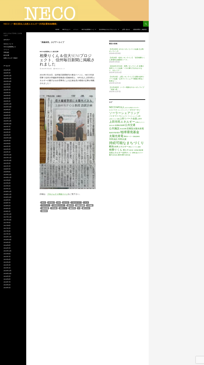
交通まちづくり (139, 122)
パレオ (86, 202)
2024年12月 (7, 104)
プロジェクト (45, 205)
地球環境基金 (129, 132)
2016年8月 (7, 245)
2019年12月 (7, 174)
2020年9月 (7, 169)
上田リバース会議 (128, 118)
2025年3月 (7, 98)
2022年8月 (7, 143)
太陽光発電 (45, 208)
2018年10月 (7, 197)
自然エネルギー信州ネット (120, 152)
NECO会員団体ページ (88, 29)
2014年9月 (7, 276)
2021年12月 (7, 155)
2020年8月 (7, 172)
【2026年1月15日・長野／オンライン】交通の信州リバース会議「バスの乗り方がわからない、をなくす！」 (126, 68)
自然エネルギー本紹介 (11, 58)
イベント (76, 29)
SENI (58, 202)
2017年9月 (7, 222)
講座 (119, 155)
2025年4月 (7, 95)
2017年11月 (7, 217)
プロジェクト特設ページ (57, 194)
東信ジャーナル (133, 147)
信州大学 (70, 205)
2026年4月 (7, 70)
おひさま (65, 202)
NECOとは (65, 29)
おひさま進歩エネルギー (132, 107)
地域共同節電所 (114, 133)
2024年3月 (7, 115)
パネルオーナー (76, 202)
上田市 (139, 119)
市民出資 (122, 139)
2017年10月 (7, 220)
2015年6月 (7, 259)
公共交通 (130, 124)
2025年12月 (7, 76)
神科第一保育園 (133, 150)
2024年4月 (7, 112)
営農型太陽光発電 (135, 128)
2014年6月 (7, 285)
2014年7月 (7, 282)
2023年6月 (7, 129)
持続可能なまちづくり (126, 143)
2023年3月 (7, 132)
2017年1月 (7, 234)
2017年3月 (7, 231)
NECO (43, 202)
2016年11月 (7, 237)
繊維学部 (72, 208)
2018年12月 (7, 191)
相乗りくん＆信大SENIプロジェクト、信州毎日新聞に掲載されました (67, 59)
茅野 (133, 153)
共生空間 (123, 129)
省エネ (126, 150)
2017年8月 (7, 225)
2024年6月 (7, 109)
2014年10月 (7, 273)
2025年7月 (7, 90)
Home (57, 29)
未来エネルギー (121, 146)
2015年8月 (7, 254)
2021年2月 (7, 163)
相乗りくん (63, 208)
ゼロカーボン (135, 110)
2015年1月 (7, 268)
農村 (123, 155)
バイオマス (113, 116)
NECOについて (8, 44)
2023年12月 (7, 121)
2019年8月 (7, 180)
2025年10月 (7, 81)
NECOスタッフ (60, 68)
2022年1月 (7, 152)
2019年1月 (7, 189)
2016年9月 (7, 242)
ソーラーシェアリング (124, 113)
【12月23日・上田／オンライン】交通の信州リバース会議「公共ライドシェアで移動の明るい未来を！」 (126, 79)
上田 (138, 116)
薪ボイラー (139, 153)
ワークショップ (132, 116)
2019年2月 (7, 186)
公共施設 (90, 205)
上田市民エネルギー (58, 205)
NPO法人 (51, 202)
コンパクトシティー (123, 110)
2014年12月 (7, 271)
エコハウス (113, 110)
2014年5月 (7, 287)
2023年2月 (7, 135)
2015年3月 (7, 265)
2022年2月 (7, 149)
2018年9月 (7, 200)
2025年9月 (7, 84)
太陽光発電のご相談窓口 (140, 29)
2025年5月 (7, 92)
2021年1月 (7, 166)
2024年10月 (7, 107)
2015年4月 (7, 262)
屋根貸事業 (136, 136)
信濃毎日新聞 (80, 205)
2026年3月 (7, 73)
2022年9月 (7, 141)
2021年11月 (7, 157)
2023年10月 (7, 124)
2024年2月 (7, 118)
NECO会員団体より (46, 51)
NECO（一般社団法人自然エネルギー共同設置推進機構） (31, 23)
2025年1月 (7, 101)
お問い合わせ (126, 29)
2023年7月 (7, 126)
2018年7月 (7, 203)
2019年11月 (7, 177)
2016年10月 (7, 239)
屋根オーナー (128, 136)
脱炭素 (141, 150)
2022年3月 (7, 146)
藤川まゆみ (86, 208)
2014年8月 (7, 279)
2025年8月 (7, 87)
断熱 (111, 146)
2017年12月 (7, 214)
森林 (139, 147)
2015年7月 (7, 256)
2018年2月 (7, 208)
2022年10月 (7, 138)
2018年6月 (7, 206)
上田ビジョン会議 (114, 119)
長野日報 (127, 155)
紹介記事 (55, 51)
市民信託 (54, 208)
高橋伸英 (44, 211)
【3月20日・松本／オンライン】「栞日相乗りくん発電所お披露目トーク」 (127, 59)
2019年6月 (7, 183)
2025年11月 (7, 78)
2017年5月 (7, 228)
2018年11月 (7, 194)
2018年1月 (7, 211)
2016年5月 (7, 248)
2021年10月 (7, 160)
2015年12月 (7, 251)
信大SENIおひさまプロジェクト (108, 29)
